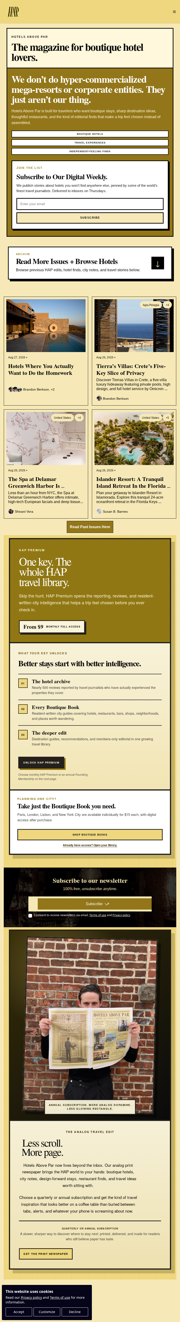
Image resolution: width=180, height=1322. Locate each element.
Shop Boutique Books (90, 834)
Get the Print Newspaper (45, 1254)
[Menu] (174, 12)
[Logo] (13, 11)
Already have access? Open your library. (90, 845)
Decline (75, 1312)
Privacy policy (31, 1297)
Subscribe (94, 904)
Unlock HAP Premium (41, 762)
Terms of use (60, 1297)
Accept (19, 1312)
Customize (47, 1312)
